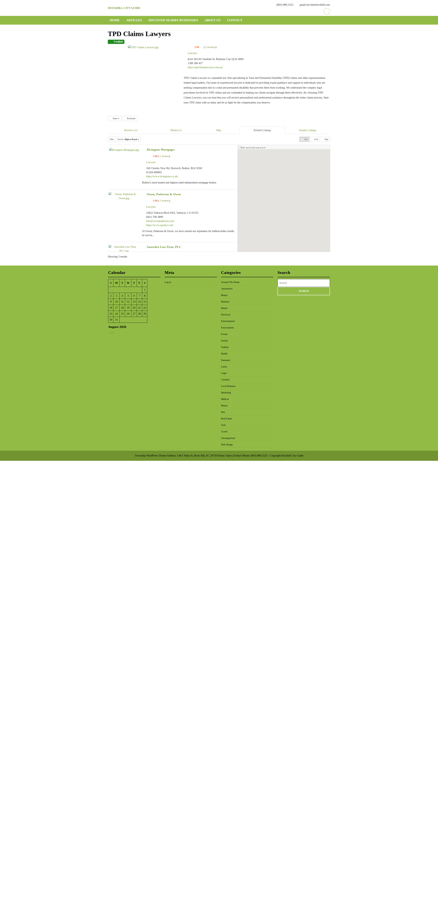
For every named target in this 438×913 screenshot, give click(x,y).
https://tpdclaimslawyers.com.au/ (205, 67)
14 (139, 301)
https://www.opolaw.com (159, 225)
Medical (225, 399)
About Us (212, 20)
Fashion (225, 347)
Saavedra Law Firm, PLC (164, 247)
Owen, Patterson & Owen (164, 194)
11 (122, 301)
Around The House (230, 282)
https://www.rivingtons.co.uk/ (162, 176)
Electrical (225, 314)
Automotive (227, 288)
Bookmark (131, 118)
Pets (223, 412)
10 (116, 301)
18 (122, 307)
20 (134, 307)
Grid (316, 139)
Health (224, 353)
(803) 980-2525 (284, 4)
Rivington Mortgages (161, 149)
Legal (224, 373)
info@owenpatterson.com (160, 221)
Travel (224, 431)
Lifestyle (225, 379)
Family (224, 340)
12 (128, 301)
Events (224, 334)
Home (115, 20)
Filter (112, 139)
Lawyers (192, 53)
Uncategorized (228, 438)
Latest (224, 366)
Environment (227, 327)
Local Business (228, 386)
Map (218, 130)
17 (116, 307)
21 (139, 307)
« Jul (110, 332)
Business (225, 301)
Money (224, 405)
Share (115, 118)
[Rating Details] (201, 47)
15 (144, 301)
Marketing (226, 392)
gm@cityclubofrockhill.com (315, 4)
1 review (164, 156)
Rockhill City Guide (124, 7)
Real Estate (226, 418)
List (305, 139)
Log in (168, 282)
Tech (223, 425)
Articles (134, 20)
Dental (224, 308)
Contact (234, 20)
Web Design (227, 444)
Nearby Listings (307, 130)
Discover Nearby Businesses (173, 20)
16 (111, 307)
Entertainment (228, 321)
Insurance (225, 360)
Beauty (224, 295)
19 (128, 307)
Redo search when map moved (253, 148)
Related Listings (262, 130)
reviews (210, 47)
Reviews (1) (130, 130)
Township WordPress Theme (150, 455)
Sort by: (127, 139)
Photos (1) (176, 130)
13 (134, 301)
